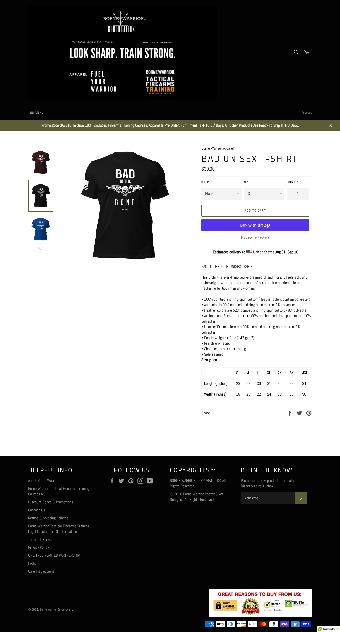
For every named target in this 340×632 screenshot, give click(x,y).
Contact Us (36, 510)
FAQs (32, 563)
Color (205, 182)
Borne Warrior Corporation (56, 609)
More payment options (255, 237)
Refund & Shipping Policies (48, 518)
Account (307, 112)
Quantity (292, 182)
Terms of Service (40, 539)
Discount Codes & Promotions (50, 502)
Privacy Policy (38, 547)
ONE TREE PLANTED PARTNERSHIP (54, 555)
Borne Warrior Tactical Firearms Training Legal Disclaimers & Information (58, 528)
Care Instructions (41, 571)
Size (246, 182)
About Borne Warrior (43, 480)
